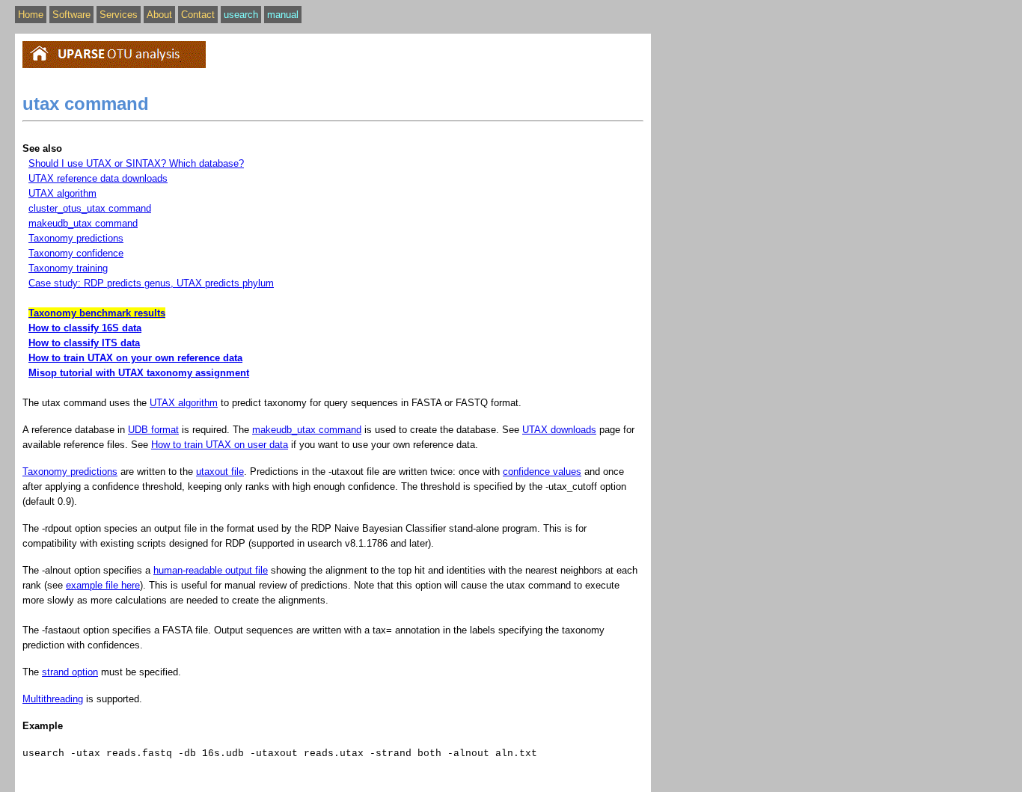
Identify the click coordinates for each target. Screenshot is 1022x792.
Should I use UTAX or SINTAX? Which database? (136, 163)
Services (119, 14)
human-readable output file (210, 570)
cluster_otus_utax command (89, 208)
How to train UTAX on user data (219, 444)
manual (283, 14)
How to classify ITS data (84, 343)
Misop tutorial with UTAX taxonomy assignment (138, 372)
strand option (70, 672)
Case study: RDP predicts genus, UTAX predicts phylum (151, 283)
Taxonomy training (68, 268)
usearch (241, 14)
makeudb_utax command (83, 223)
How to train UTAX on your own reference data (135, 357)
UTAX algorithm (62, 193)
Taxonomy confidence (75, 253)
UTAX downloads (559, 429)
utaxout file (220, 471)
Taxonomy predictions (75, 238)
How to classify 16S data (84, 328)
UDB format (153, 429)
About (159, 14)
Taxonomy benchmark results (96, 313)
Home (30, 14)
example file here (103, 585)
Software (71, 14)
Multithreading (52, 698)
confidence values (542, 471)
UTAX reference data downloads (98, 178)
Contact (198, 14)
